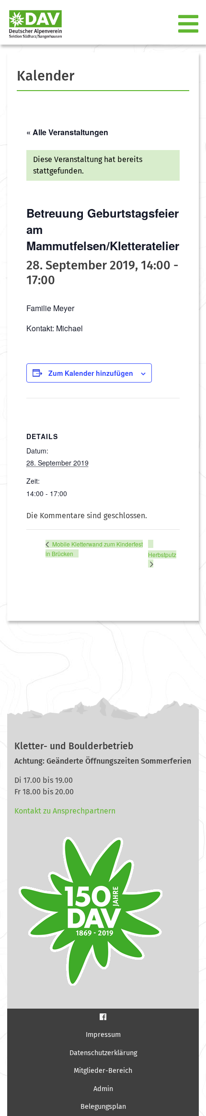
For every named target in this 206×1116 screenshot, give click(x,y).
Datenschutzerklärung (103, 1053)
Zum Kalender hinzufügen (90, 373)
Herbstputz (162, 554)
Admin (103, 1089)
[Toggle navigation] (189, 24)
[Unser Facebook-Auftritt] (103, 1016)
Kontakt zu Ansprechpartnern (64, 810)
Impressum (103, 1035)
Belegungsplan (103, 1107)
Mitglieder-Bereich (103, 1071)
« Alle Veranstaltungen (67, 132)
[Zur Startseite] (31, 24)
